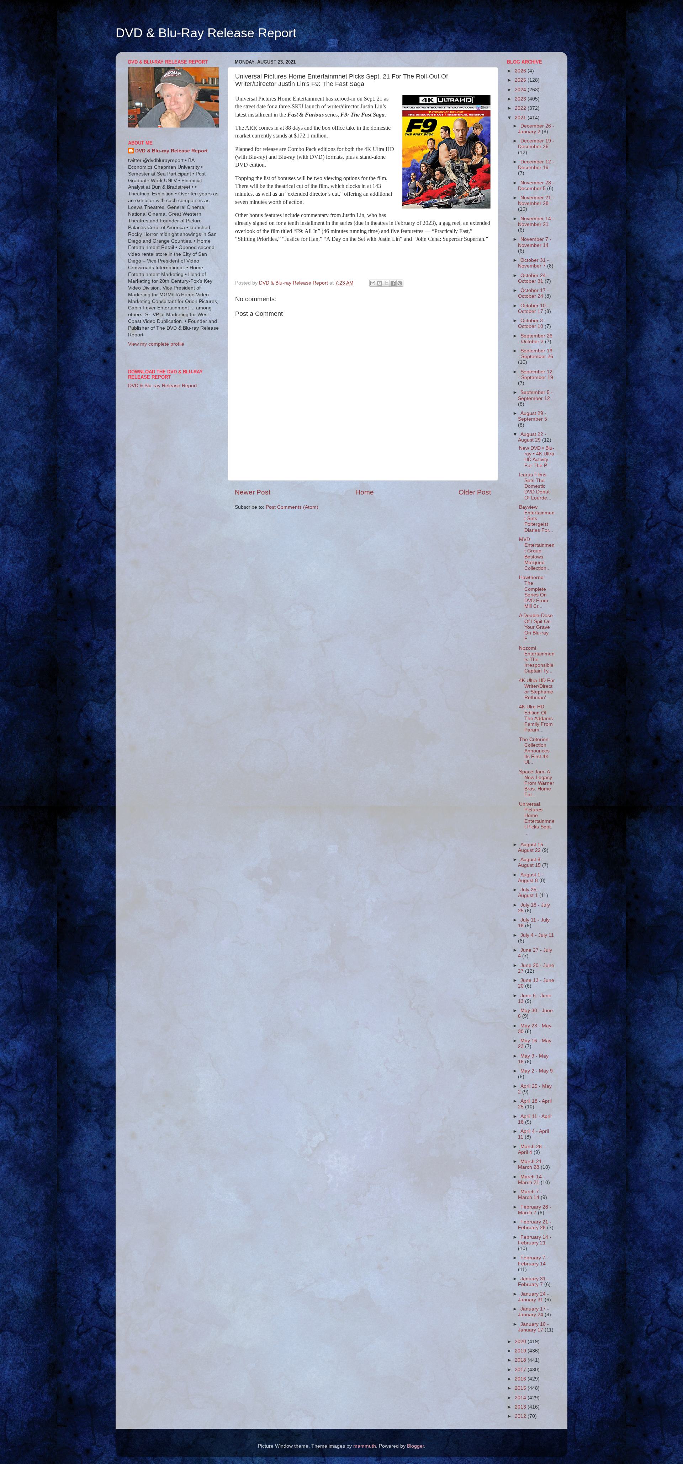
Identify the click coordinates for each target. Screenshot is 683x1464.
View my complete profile (156, 344)
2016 (521, 1379)
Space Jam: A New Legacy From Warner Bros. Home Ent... (536, 783)
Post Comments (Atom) (292, 507)
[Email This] (372, 283)
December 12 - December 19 (536, 164)
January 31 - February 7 (533, 1281)
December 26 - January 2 (536, 128)
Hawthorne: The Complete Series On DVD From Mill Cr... (533, 592)
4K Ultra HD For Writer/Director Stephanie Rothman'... (537, 689)
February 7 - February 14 (533, 1260)
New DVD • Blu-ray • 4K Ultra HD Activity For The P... (536, 456)
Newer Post (252, 492)
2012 (521, 1416)
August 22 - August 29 (532, 437)
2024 (521, 89)
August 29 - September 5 (532, 416)
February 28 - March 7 (534, 1209)
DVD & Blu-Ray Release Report (206, 33)
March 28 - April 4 (531, 1149)
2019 (521, 1351)
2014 (521, 1397)
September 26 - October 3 (535, 338)
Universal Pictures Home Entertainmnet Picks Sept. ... (537, 818)
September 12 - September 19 (535, 374)
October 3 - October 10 (532, 323)
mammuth (364, 1446)
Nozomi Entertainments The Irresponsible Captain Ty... (537, 659)
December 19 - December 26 (536, 143)
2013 (521, 1407)
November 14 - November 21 (536, 221)
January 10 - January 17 (533, 1327)
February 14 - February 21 (534, 1240)
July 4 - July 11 (537, 935)
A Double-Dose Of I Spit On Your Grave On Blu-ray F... (536, 627)
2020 (521, 1341)
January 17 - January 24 (533, 1311)
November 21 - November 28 (536, 200)
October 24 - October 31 (533, 278)
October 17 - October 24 (533, 293)
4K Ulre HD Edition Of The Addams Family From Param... (536, 718)
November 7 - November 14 (534, 242)
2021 (521, 117)
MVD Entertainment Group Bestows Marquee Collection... (537, 554)
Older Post (475, 492)
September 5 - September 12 (535, 395)
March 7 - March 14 (530, 1194)
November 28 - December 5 (536, 185)
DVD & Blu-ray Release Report (171, 150)
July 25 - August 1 (529, 892)
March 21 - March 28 (531, 1164)
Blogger (415, 1446)
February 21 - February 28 (534, 1224)
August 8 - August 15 (531, 862)
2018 (521, 1360)
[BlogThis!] (379, 283)
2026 (521, 71)
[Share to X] (386, 283)
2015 (521, 1388)
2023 (521, 99)
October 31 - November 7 (533, 263)
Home (364, 492)
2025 (521, 80)
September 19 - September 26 (535, 353)
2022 (521, 108)
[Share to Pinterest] (399, 283)
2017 (521, 1369)
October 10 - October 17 (533, 308)
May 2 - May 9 (536, 1071)
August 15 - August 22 (532, 847)
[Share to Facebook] (393, 283)
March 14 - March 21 (531, 1179)
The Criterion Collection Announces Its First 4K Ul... (534, 751)
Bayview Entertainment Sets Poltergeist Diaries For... (537, 518)
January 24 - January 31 (533, 1296)
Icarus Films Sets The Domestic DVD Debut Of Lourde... (535, 486)
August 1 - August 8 (531, 877)
